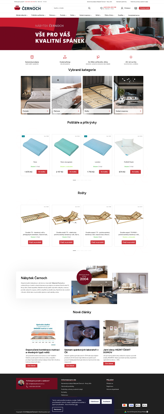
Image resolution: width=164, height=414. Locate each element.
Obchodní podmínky (121, 1)
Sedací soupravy (122, 111)
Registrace (110, 386)
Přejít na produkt (35, 242)
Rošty (87, 111)
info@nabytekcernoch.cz (36, 384)
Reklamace (64, 395)
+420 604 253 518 (109, 7)
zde (76, 404)
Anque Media (142, 412)
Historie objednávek (113, 389)
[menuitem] (21, 15)
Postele (26, 111)
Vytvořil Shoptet (132, 412)
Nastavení (57, 409)
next (146, 156)
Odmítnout (95, 401)
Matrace (57, 111)
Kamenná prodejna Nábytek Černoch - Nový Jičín (99, 1)
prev (17, 156)
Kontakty (64, 392)
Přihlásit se (110, 383)
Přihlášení (127, 8)
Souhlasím (106, 401)
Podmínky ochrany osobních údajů (139, 1)
